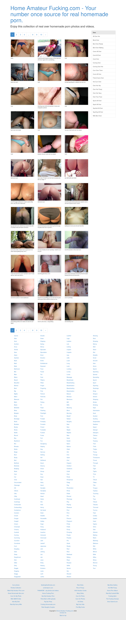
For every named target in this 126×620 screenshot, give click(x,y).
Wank (94, 538)
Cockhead (17, 499)
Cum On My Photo (16, 596)
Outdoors (69, 468)
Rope (68, 560)
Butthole (16, 463)
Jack (41, 540)
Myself (68, 416)
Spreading (96, 377)
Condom (16, 513)
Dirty (15, 565)
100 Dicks (80, 601)
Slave (94, 349)
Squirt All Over (97, 104)
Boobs (16, 427)
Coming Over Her (98, 66)
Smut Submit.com (112, 601)
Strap (94, 391)
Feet (41, 377)
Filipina (42, 380)
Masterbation (70, 385)
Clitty (15, 496)
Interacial (43, 535)
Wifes (94, 557)
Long (68, 363)
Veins (94, 527)
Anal (15, 341)
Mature (69, 394)
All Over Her (96, 36)
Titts (94, 485)
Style (94, 408)
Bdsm (15, 377)
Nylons (69, 446)
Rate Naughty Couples (48, 607)
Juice (41, 560)
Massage (69, 377)
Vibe (94, 529)
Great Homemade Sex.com (16, 593)
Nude (68, 438)
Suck (94, 413)
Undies (95, 516)
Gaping (42, 446)
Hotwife (42, 516)
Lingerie (69, 352)
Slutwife (95, 355)
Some (94, 366)
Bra (15, 444)
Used (94, 521)
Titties (94, 482)
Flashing (42, 410)
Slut (94, 352)
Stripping (95, 399)
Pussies (69, 538)
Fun (41, 441)
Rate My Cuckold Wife (112, 593)
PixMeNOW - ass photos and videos (48, 590)
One (68, 455)
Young (95, 565)
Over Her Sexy (97, 93)
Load (68, 360)
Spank (95, 369)
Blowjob (16, 413)
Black (15, 405)
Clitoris (16, 491)
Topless (95, 491)
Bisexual (16, 399)
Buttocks (16, 466)
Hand (42, 485)
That (94, 444)
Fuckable (43, 430)
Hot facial (43, 510)
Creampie (17, 527)
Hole (41, 504)
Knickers (42, 568)
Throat (95, 460)
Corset (16, 516)
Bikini (15, 396)
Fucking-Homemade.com (48, 604)
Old (68, 452)
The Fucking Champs (112, 599)
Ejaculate (43, 349)
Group (42, 471)
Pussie (69, 535)
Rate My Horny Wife (16, 604)
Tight (94, 468)
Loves (68, 374)
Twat (94, 513)
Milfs (68, 405)
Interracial (43, 538)
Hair (41, 480)
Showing (95, 341)
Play (68, 502)
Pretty (68, 524)
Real (68, 549)
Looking (69, 369)
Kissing (42, 565)
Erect (41, 355)
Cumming (17, 538)
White (94, 549)
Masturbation (70, 391)
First (41, 391)
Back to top (63, 615)
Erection (42, 358)
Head (42, 496)
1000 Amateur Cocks (80, 590)
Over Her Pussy (97, 89)
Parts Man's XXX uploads (48, 599)
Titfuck (95, 480)
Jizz (41, 554)
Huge (42, 524)
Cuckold (16, 532)
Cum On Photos (80, 599)
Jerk (41, 549)
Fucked (42, 432)
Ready (68, 546)
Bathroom (17, 369)
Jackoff (42, 543)
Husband (43, 529)
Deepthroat (17, 557)
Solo (94, 363)
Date (15, 552)
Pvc (68, 540)
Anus (15, 347)
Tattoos (95, 435)
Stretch (95, 396)
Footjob (42, 419)
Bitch (15, 402)
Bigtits (16, 394)
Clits (15, 493)
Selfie (68, 565)
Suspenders (96, 421)
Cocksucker (17, 504)
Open (68, 457)
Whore (95, 552)
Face (41, 369)
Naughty (69, 421)
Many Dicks (80, 593)
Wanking (95, 540)
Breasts (16, 446)
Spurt (94, 383)
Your (94, 568)
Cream (16, 524)
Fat (41, 374)
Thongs (95, 455)
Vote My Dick (16, 601)
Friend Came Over (98, 78)
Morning (69, 413)
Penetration (70, 488)
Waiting (95, 535)
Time (94, 474)
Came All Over (97, 51)
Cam (15, 474)
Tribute (95, 502)
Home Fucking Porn (48, 593)
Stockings (96, 388)
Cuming (16, 535)
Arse (15, 352)
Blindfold (16, 408)
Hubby (42, 521)
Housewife (43, 518)
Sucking (95, 419)
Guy (41, 474)
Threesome (96, 457)
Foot (41, 416)
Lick (68, 344)
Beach (16, 380)
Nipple (68, 430)
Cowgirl (16, 521)
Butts (15, 471)
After (15, 338)
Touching (95, 493)
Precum (69, 518)
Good (42, 463)
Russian (69, 563)
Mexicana (69, 399)
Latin (41, 574)
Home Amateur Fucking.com (65, 611)
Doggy (16, 574)
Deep (15, 554)
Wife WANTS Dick (16, 599)
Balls (15, 366)
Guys (41, 477)
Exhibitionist (43, 363)
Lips (68, 355)
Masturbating (70, 388)
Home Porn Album (112, 590)
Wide (94, 554)
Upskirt (95, 518)
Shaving (95, 336)
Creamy (16, 529)
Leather (69, 336)
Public (68, 527)
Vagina (95, 524)
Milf (68, 402)
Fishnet (42, 394)
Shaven (69, 576)
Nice (68, 427)
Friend (42, 427)
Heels (42, 499)
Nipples (69, 432)
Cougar (16, 518)
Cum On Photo (80, 596)
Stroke (95, 402)
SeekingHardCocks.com (48, 585)
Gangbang (43, 444)
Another (16, 344)
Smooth (95, 360)
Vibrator (95, 532)
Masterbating (70, 383)
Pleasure (69, 507)
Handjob (42, 488)
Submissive (96, 410)
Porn (68, 513)
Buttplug (16, 468)
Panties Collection (16, 588)
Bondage (16, 419)
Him (41, 502)
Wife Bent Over (97, 116)
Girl (41, 457)
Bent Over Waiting (98, 48)
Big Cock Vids (80, 604)
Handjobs (43, 491)
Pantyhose (70, 480)
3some (16, 336)
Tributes (95, 504)
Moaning (69, 408)
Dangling (16, 549)
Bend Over (96, 40)
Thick (94, 446)
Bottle (15, 432)
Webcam (95, 543)
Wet (94, 546)
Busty (15, 457)
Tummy (95, 510)
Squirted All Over (98, 108)
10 (41, 34)
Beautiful (16, 383)
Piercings (69, 499)
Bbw (15, 374)
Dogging (16, 571)
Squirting (95, 385)
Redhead (69, 554)
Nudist (68, 441)
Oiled (68, 449)
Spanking (95, 372)
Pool (68, 510)
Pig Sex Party (48, 601)
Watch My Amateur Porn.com (15, 590)
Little (68, 358)
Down (42, 338)
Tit (93, 477)
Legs (68, 338)
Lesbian (69, 341)
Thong (95, 452)
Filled (42, 383)
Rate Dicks (80, 585)
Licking (69, 347)
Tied (94, 466)
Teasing (95, 441)
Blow (15, 410)
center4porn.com (48, 588)
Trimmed (95, 507)
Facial (42, 372)
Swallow (95, 424)
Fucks (42, 435)
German (42, 452)
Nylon (68, 444)
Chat (15, 480)
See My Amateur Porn (48, 596)
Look (68, 366)
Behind (16, 385)
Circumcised (17, 482)
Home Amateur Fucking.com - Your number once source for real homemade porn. (59, 14)
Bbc (15, 372)
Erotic (42, 360)
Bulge (15, 452)
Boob (15, 421)
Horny (42, 507)
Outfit (68, 471)
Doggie (16, 568)
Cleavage (17, 485)
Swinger (95, 430)
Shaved (69, 574)
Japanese (43, 546)
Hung (42, 527)
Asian (15, 355)
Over (68, 474)
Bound (16, 435)
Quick (68, 543)
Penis (68, 491)
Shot (94, 338)
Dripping (42, 341)
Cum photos (15, 585)
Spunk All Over (97, 101)
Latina (42, 576)
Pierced (69, 496)
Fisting (42, 402)
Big (15, 391)
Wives (94, 560)
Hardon (42, 493)
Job (41, 557)
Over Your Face (97, 97)
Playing (69, 504)
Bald (15, 363)
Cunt (15, 546)
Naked (68, 419)
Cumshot (16, 540)
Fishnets (42, 396)
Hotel (41, 513)
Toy (94, 496)
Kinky (42, 563)
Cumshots (17, 543)
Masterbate (70, 380)
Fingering (43, 388)
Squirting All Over (98, 112)
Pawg (68, 482)
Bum (15, 455)
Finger (42, 385)
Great (42, 468)
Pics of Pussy (80, 588)
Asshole (16, 358)
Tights (95, 471)
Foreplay (43, 421)
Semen (69, 568)
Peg (68, 485)
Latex (42, 571)
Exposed (42, 366)
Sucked (95, 416)
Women (95, 563)
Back (15, 360)
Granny (42, 466)
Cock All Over (97, 55)
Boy (15, 438)
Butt (15, 460)
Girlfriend (43, 460)
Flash (42, 408)
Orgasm (69, 463)
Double (42, 336)
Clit (15, 488)
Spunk (95, 380)
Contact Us (63, 613)
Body (15, 416)
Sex (68, 571)
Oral (68, 460)
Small (94, 358)
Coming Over (97, 63)
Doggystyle (17, 576)
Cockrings (17, 502)
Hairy (41, 482)
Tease (95, 438)
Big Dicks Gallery (112, 585)
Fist (41, 399)
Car (15, 477)
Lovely (68, 372)
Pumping (69, 532)
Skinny (95, 344)
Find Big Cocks (80, 607)
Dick (15, 560)
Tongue (95, 488)
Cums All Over (97, 74)
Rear (68, 552)
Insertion (42, 532)
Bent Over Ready (98, 44)
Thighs (95, 449)
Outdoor (69, 466)
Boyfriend (17, 441)
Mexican (69, 396)
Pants (68, 477)
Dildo (15, 563)
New (68, 424)
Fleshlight (43, 413)
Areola (16, 349)
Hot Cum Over (97, 82)
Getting (42, 455)
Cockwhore (17, 510)
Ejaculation (43, 352)
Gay (41, 449)
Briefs (15, 449)
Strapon (95, 394)
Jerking (42, 552)
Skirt (94, 347)
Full (41, 438)
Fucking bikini (112, 596)
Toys (94, 499)
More (68, 410)
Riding (68, 557)
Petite (68, 493)
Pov (68, 516)
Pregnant (69, 521)
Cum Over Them (98, 70)
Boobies (16, 424)
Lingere (69, 349)
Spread (95, 374)
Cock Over (96, 59)
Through (95, 463)
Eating (42, 344)
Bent (15, 388)
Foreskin (42, 424)
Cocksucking (17, 507)
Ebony (42, 347)
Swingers (95, 432)
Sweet (95, 427)
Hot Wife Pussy (112, 588)
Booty (15, 430)
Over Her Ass (97, 85)
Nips (68, 435)
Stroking (95, 405)
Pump (68, 529)
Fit (41, 405)
